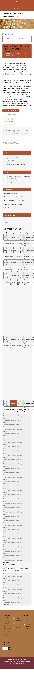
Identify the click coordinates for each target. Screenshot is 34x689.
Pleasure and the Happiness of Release (14, 196)
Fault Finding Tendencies (10, 193)
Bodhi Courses (18, 624)
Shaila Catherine (18, 619)
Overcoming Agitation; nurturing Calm (14, 200)
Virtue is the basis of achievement (13, 204)
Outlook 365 (9, 119)
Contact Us (28, 621)
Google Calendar (11, 114)
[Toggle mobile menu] (31, 13)
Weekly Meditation (20, 164)
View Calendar (7, 604)
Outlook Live (9, 121)
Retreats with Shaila (18, 629)
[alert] (17, 415)
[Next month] (5, 224)
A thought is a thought (10, 207)
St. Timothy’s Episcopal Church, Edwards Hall (18, 176)
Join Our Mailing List (28, 626)
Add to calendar (11, 110)
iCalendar (9, 117)
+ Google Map (11, 182)
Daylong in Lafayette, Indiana (11, 143)
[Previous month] (5, 221)
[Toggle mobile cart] (27, 13)
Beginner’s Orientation (10, 142)
